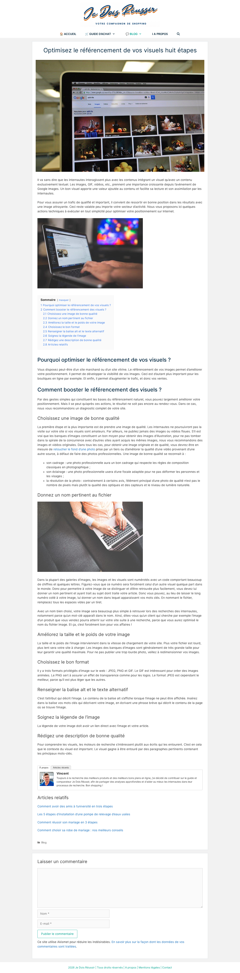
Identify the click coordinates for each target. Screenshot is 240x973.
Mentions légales (149, 967)
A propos (130, 967)
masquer (64, 300)
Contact (167, 967)
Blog (44, 842)
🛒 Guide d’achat (98, 34)
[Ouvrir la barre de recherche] (178, 34)
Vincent (63, 773)
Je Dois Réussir (85, 967)
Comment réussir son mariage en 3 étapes (67, 822)
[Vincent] (47, 785)
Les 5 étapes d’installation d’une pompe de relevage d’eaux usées (83, 814)
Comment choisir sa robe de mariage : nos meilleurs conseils (80, 830)
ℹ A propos (160, 34)
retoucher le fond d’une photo (74, 449)
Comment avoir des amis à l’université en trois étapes (75, 806)
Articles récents (61, 767)
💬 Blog (132, 34)
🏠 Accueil (68, 34)
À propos (43, 767)
